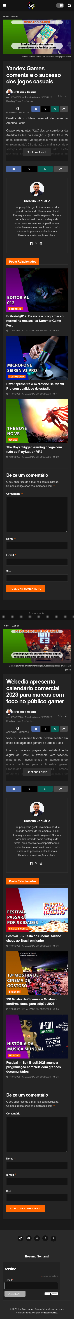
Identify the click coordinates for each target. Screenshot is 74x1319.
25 (57, 1076)
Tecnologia (16, 376)
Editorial (15, 309)
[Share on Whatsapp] (55, 109)
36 (57, 945)
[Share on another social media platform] (64, 109)
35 (57, 1008)
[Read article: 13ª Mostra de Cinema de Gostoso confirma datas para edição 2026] (37, 973)
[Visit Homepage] (31, 5)
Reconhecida (50, 1312)
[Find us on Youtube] (29, 1238)
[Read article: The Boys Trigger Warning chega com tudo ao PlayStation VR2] (37, 421)
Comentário (14, 493)
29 (57, 456)
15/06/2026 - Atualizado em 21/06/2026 (30, 1076)
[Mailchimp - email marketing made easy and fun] (51, 1293)
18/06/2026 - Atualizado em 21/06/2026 (30, 945)
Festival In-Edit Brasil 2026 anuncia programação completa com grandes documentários (33, 1067)
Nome (11, 538)
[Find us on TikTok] (20, 1238)
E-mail (11, 555)
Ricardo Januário (26, 91)
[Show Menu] (4, 5)
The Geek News (25, 1308)
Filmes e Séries (18, 928)
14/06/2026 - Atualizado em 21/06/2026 (30, 330)
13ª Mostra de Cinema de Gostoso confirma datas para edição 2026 (31, 1001)
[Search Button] (69, 5)
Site (8, 571)
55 (57, 330)
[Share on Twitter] (45, 109)
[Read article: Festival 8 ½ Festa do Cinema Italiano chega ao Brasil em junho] (37, 910)
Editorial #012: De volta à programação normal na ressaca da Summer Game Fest (34, 320)
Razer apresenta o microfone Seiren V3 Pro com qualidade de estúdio (35, 386)
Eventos (15, 625)
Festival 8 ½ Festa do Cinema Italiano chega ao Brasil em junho (33, 938)
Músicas (14, 1055)
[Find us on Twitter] (53, 1238)
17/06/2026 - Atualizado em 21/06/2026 (30, 1008)
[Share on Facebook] (35, 109)
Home (6, 16)
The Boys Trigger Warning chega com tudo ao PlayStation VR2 (34, 449)
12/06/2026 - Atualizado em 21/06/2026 (30, 456)
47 (57, 393)
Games (14, 16)
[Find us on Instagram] (37, 1238)
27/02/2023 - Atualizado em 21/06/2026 (31, 97)
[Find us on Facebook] (45, 1238)
